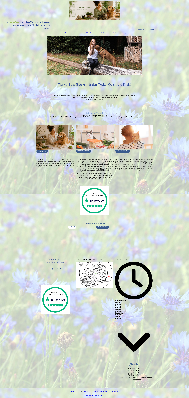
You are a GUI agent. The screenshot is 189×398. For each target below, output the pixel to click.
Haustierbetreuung (103, 33)
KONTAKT (115, 391)
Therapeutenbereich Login (94, 395)
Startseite (64, 33)
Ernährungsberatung (76, 33)
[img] (94, 10)
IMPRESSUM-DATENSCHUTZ (95, 391)
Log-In (126, 33)
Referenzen (116, 33)
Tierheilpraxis (90, 33)
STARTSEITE (74, 391)
